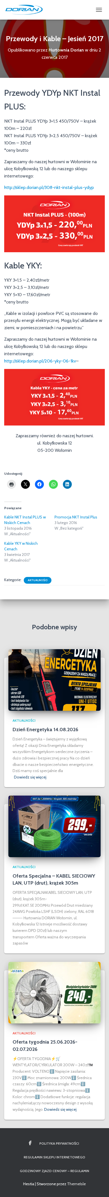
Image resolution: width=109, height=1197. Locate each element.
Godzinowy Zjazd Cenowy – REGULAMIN (54, 1171)
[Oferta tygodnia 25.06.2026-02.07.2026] (54, 992)
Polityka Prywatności (59, 1143)
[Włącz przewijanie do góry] (98, 1186)
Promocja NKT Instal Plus (75, 517)
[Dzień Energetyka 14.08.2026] (54, 679)
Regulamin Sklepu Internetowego (54, 1157)
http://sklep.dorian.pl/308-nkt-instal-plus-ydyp (49, 187)
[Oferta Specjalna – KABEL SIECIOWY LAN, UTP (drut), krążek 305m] (54, 826)
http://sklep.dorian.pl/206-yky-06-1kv (40, 361)
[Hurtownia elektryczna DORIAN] (26, 10)
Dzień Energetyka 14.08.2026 (45, 729)
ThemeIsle (76, 1183)
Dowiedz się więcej (30, 777)
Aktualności (38, 580)
